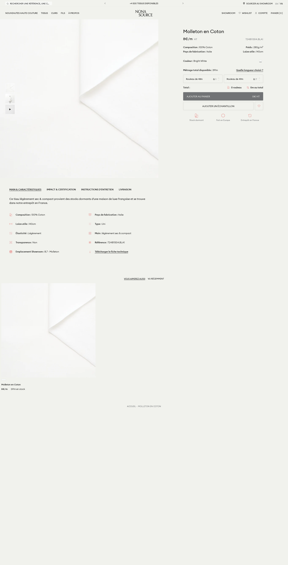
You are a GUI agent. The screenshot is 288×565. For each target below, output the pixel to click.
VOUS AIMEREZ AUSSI (134, 278)
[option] (79, 98)
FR (281, 3)
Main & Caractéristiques (25, 189)
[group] (10, 88)
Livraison (125, 189)
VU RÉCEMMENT (156, 278)
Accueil (131, 406)
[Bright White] (260, 61)
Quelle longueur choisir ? (249, 70)
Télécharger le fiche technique (111, 251)
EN (276, 3)
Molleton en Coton (149, 406)
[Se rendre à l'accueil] (144, 13)
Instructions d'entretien (97, 189)
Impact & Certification (61, 189)
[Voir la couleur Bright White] (3, 380)
